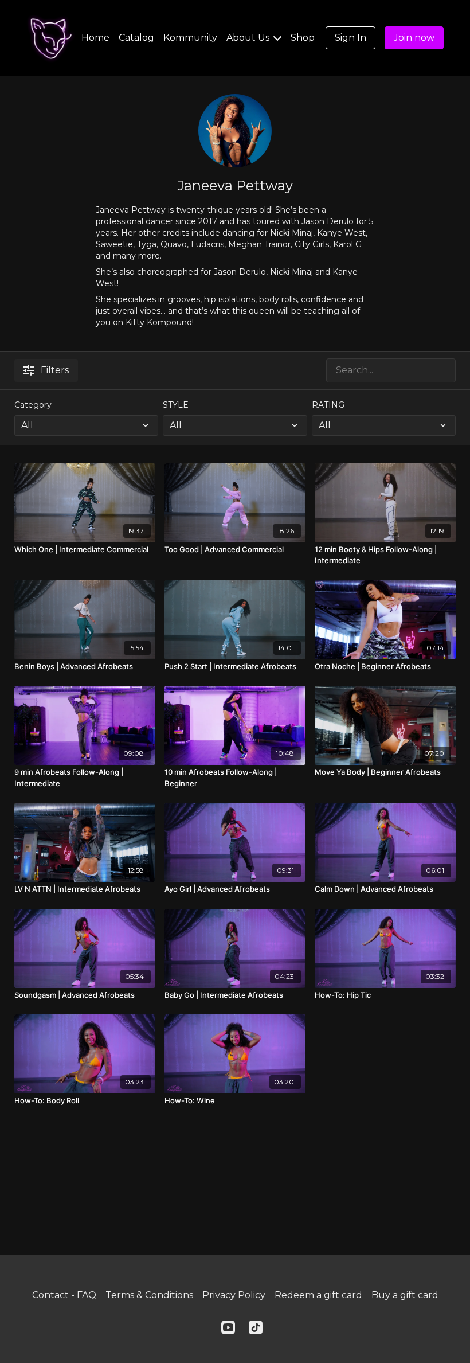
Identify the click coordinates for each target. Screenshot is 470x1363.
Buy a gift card (404, 1295)
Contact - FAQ (64, 1295)
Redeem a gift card (318, 1295)
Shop (303, 37)
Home (95, 37)
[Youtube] (228, 1327)
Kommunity (190, 37)
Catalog (136, 37)
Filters (55, 370)
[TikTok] (256, 1327)
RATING (328, 405)
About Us (249, 37)
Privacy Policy (233, 1295)
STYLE (176, 405)
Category (33, 405)
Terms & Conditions (149, 1295)
